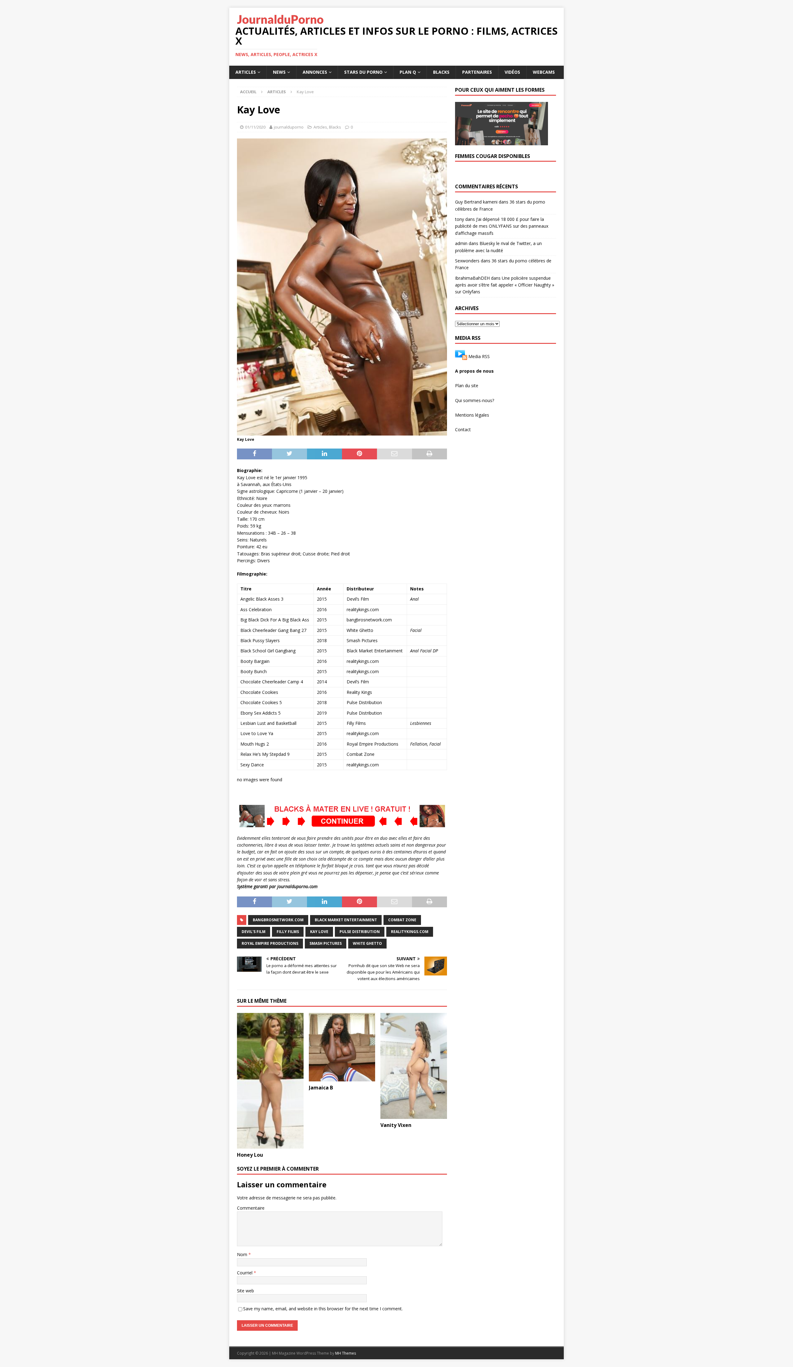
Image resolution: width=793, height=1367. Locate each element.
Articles (245, 72)
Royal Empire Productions (270, 943)
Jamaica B (321, 1087)
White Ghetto (367, 943)
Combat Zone (402, 919)
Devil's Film (253, 931)
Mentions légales (472, 415)
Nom (242, 1254)
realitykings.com (409, 931)
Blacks (441, 72)
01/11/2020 (255, 127)
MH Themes (345, 1353)
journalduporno (289, 127)
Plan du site (466, 385)
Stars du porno (363, 72)
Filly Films (288, 931)
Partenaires (477, 72)
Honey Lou (250, 1154)
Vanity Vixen (395, 1125)
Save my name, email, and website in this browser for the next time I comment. (323, 1309)
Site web (245, 1291)
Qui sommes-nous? (474, 400)
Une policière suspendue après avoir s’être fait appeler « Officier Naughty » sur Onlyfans (504, 285)
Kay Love (319, 931)
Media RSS (479, 356)
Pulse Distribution (360, 931)
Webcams (544, 72)
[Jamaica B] (342, 1047)
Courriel (245, 1273)
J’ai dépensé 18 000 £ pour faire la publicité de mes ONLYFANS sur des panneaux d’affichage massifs (501, 226)
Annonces (315, 72)
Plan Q (408, 72)
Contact (463, 429)
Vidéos (512, 72)
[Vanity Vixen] (413, 1066)
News (279, 72)
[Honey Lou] (270, 1081)
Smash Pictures (325, 943)
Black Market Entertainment (346, 919)
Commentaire (251, 1208)
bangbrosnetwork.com (278, 919)
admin (461, 243)
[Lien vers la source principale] (461, 356)
